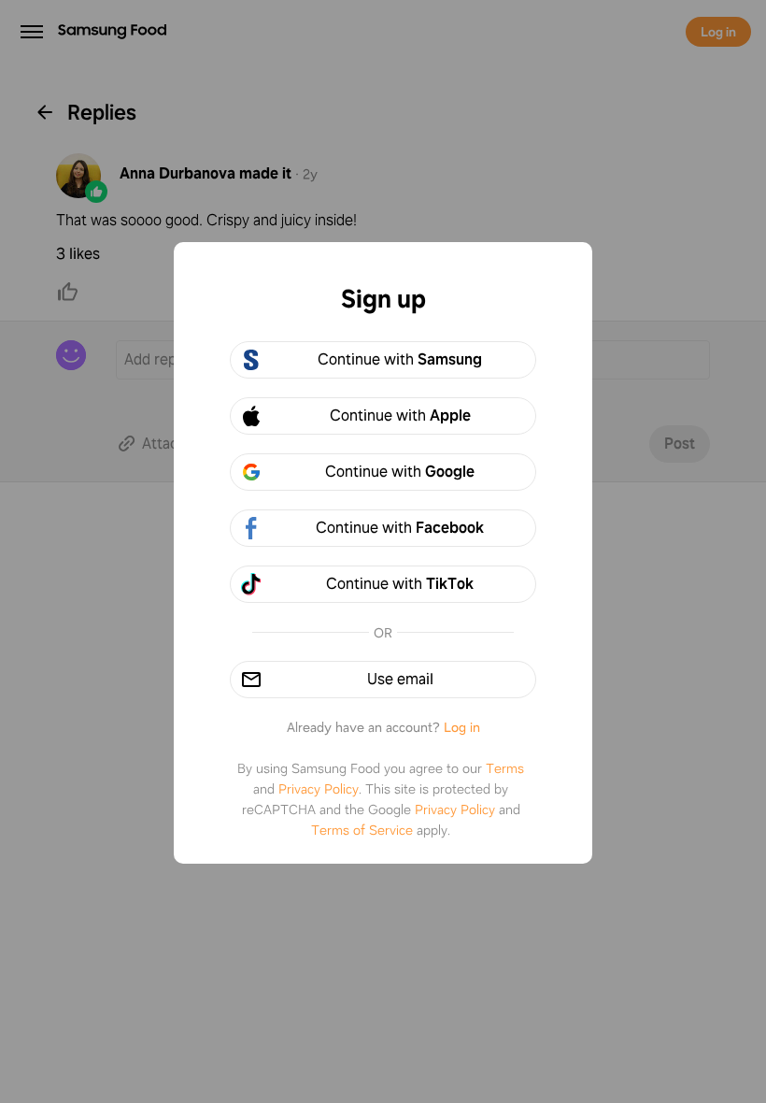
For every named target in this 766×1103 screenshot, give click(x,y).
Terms (505, 768)
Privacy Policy (318, 789)
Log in (462, 727)
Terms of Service (362, 830)
